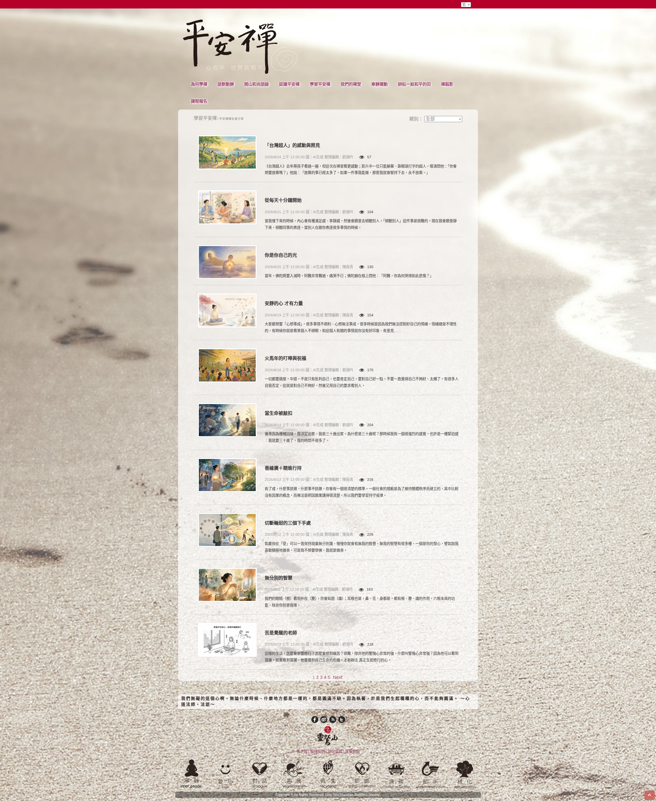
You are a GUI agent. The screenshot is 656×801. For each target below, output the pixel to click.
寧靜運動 (379, 84)
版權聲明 (352, 751)
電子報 (301, 751)
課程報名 (199, 101)
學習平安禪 (320, 84)
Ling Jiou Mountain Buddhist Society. (353, 795)
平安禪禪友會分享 (231, 118)
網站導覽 (335, 751)
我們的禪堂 (351, 84)
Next (337, 677)
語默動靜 (226, 84)
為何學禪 (199, 84)
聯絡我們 (317, 751)
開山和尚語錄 (256, 84)
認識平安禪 (289, 84)
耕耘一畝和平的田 (414, 84)
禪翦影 (447, 84)
